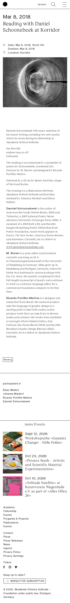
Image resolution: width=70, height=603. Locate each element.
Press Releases (13, 540)
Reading (8, 359)
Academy (9, 507)
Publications (10, 522)
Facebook (4, 567)
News (6, 544)
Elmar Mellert (11, 390)
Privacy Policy (12, 552)
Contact (8, 533)
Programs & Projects (16, 518)
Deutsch (42, 4)
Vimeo (16, 567)
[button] (62, 4)
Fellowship (9, 511)
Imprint (7, 548)
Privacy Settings (13, 556)
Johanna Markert (13, 393)
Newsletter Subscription (27, 581)
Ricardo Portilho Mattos (17, 397)
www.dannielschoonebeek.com (25, 246)
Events (7, 515)
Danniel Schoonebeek (16, 401)
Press (7, 536)
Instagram (10, 567)
